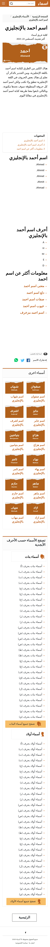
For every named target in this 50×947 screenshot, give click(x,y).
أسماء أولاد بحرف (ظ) (30, 833)
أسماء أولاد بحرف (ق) (30, 855)
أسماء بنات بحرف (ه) (31, 706)
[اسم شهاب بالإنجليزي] (14, 387)
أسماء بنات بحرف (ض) (30, 644)
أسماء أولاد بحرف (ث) (30, 760)
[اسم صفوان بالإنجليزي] (36, 387)
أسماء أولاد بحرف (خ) (30, 777)
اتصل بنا (32, 943)
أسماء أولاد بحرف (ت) (30, 755)
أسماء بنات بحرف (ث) (30, 583)
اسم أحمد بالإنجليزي (33, 141)
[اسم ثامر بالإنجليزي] (14, 460)
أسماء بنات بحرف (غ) (30, 667)
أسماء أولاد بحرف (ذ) (31, 788)
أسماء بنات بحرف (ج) (30, 588)
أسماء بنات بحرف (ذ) (31, 611)
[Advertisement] (25, 116)
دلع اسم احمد (35, 292)
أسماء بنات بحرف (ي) (30, 717)
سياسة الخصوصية (21, 943)
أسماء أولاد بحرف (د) (31, 783)
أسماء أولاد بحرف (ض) (30, 822)
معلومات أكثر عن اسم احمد (30, 149)
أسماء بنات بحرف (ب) (30, 572)
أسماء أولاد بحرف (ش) (30, 811)
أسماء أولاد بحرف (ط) (30, 827)
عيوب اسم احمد (33, 306)
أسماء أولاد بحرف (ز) (31, 799)
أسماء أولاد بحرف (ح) (30, 771)
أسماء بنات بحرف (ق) (30, 678)
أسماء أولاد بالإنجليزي (36, 354)
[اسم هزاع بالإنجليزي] (36, 436)
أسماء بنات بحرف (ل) (30, 689)
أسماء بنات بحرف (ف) (30, 672)
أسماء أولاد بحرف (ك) (30, 861)
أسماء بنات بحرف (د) (31, 605)
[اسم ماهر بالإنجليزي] (36, 484)
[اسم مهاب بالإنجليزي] (14, 508)
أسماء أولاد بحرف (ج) (30, 766)
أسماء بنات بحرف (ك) (30, 683)
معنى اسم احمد (34, 286)
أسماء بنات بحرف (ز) (31, 622)
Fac (25, 932)
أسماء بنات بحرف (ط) (30, 650)
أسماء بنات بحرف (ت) (30, 577)
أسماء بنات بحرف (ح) (30, 594)
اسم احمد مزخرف (32, 312)
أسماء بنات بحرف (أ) (31, 566)
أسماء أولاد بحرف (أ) (31, 744)
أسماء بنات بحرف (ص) (30, 639)
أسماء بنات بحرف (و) (31, 711)
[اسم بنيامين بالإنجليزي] (14, 436)
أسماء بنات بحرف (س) (30, 628)
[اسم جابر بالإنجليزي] (36, 411)
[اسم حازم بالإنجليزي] (14, 484)
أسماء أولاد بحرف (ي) (30, 894)
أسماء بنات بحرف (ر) (31, 616)
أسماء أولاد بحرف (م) (31, 872)
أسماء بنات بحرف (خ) (30, 600)
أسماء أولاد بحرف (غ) (31, 844)
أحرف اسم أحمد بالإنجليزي (30, 145)
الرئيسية (24, 917)
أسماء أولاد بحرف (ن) (30, 877)
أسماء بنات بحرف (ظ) (30, 655)
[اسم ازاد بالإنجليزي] (36, 508)
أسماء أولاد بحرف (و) (31, 889)
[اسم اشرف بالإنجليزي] (14, 411)
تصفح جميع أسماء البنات (22, 724)
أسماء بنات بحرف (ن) (30, 700)
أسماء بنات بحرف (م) (30, 694)
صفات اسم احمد (33, 299)
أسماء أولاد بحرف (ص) (30, 816)
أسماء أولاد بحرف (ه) (31, 883)
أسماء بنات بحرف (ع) (30, 661)
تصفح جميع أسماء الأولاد (23, 901)
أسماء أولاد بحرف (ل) (30, 866)
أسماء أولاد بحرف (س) (30, 805)
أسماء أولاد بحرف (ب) (30, 749)
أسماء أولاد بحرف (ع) (31, 838)
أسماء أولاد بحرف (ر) (31, 794)
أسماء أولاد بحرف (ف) (30, 850)
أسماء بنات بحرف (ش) (30, 633)
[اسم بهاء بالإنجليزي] (36, 460)
